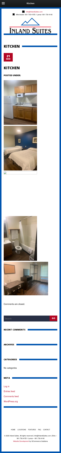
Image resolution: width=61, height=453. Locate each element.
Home (13, 430)
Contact (46, 430)
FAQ (39, 430)
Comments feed (11, 396)
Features (32, 430)
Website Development (21, 441)
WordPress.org (11, 401)
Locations (21, 430)
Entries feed (9, 391)
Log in (6, 386)
